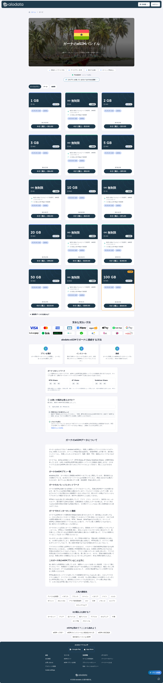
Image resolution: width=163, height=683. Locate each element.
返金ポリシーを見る (57, 428)
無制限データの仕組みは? (40, 314)
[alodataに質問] (158, 678)
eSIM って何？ (58, 632)
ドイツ (104, 596)
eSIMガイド (67, 659)
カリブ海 (76, 621)
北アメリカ (71, 617)
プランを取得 (156, 672)
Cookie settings (50, 670)
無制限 (53, 86)
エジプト (112, 601)
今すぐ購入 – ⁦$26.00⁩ (45, 171)
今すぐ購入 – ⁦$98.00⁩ (45, 261)
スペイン (85, 596)
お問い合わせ (49, 662)
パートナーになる (106, 662)
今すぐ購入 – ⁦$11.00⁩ (45, 126)
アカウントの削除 (50, 666)
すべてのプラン (35, 86)
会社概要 (48, 659)
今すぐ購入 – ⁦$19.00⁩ (118, 126)
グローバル (86, 621)
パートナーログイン (107, 659)
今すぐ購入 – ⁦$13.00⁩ (81, 126)
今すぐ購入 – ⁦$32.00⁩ (81, 171)
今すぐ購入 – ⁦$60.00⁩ (81, 216)
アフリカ (94, 617)
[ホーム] (13, 4)
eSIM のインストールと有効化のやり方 (80, 632)
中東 (113, 617)
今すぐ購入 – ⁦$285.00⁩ (81, 306)
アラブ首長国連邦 (75, 601)
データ (45, 86)
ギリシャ (51, 601)
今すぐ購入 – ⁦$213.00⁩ (45, 306)
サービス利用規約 (88, 659)
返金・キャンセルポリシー (90, 666)
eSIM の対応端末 (104, 632)
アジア (61, 617)
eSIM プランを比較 (70, 662)
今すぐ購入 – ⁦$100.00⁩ (81, 261)
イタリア (95, 596)
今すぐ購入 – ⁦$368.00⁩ (118, 306)
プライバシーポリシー (89, 662)
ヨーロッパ (51, 617)
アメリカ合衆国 (53, 596)
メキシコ (102, 601)
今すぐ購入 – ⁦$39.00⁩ (118, 171)
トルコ (113, 596)
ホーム (33, 12)
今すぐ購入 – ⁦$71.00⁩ (118, 216)
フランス (75, 596)
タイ (86, 601)
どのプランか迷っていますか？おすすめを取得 (81, 80)
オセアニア (104, 617)
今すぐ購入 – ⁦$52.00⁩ (45, 216)
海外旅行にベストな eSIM (81, 637)
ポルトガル (61, 601)
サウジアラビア (81, 605)
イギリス (65, 596)
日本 (93, 601)
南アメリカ (83, 617)
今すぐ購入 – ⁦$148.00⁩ (118, 261)
